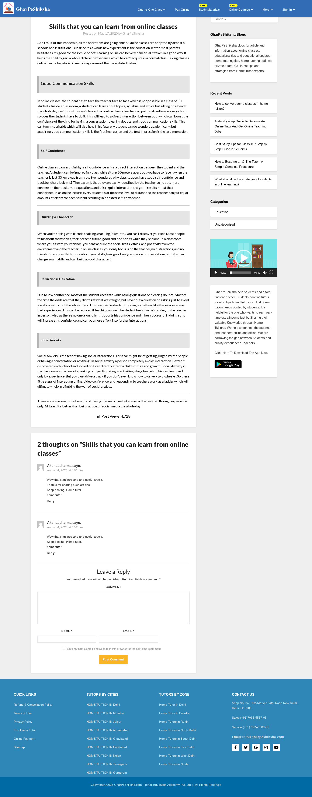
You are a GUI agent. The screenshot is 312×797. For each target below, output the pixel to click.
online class (112, 111)
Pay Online (182, 9)
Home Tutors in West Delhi (177, 755)
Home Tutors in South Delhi (177, 738)
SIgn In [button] (287, 9)
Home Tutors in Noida (173, 764)
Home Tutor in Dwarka (174, 713)
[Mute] (265, 272)
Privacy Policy (23, 721)
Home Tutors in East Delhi (176, 747)
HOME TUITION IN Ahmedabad (108, 730)
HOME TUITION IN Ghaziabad (107, 738)
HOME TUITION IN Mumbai (105, 713)
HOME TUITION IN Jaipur (104, 721)
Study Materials (209, 9)
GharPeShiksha (133, 33)
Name (66, 631)
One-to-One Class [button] (150, 9)
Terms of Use (23, 713)
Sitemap (19, 747)
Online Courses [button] (240, 9)
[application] (243, 258)
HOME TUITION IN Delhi (103, 704)
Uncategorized (225, 224)
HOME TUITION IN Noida (104, 755)
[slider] (240, 272)
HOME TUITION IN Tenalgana (107, 764)
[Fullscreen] (271, 272)
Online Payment (24, 738)
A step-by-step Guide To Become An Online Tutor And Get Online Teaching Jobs (240, 126)
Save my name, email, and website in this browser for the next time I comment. (114, 648)
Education (221, 212)
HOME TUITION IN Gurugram (107, 772)
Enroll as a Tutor (25, 730)
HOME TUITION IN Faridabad (107, 747)
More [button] (266, 9)
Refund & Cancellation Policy (33, 704)
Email (128, 631)
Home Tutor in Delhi (172, 704)
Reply (51, 501)
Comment (113, 587)
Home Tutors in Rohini (174, 721)
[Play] (216, 272)
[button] (243, 258)
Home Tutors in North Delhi (177, 730)
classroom (50, 371)
